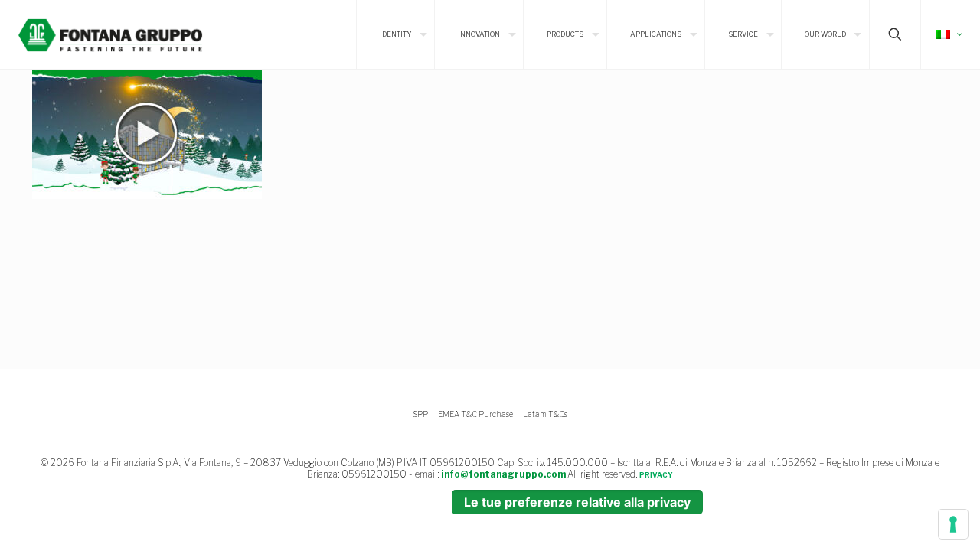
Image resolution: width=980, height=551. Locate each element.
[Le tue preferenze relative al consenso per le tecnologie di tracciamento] (953, 524)
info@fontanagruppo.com (503, 474)
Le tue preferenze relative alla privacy (577, 502)
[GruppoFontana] (110, 34)
